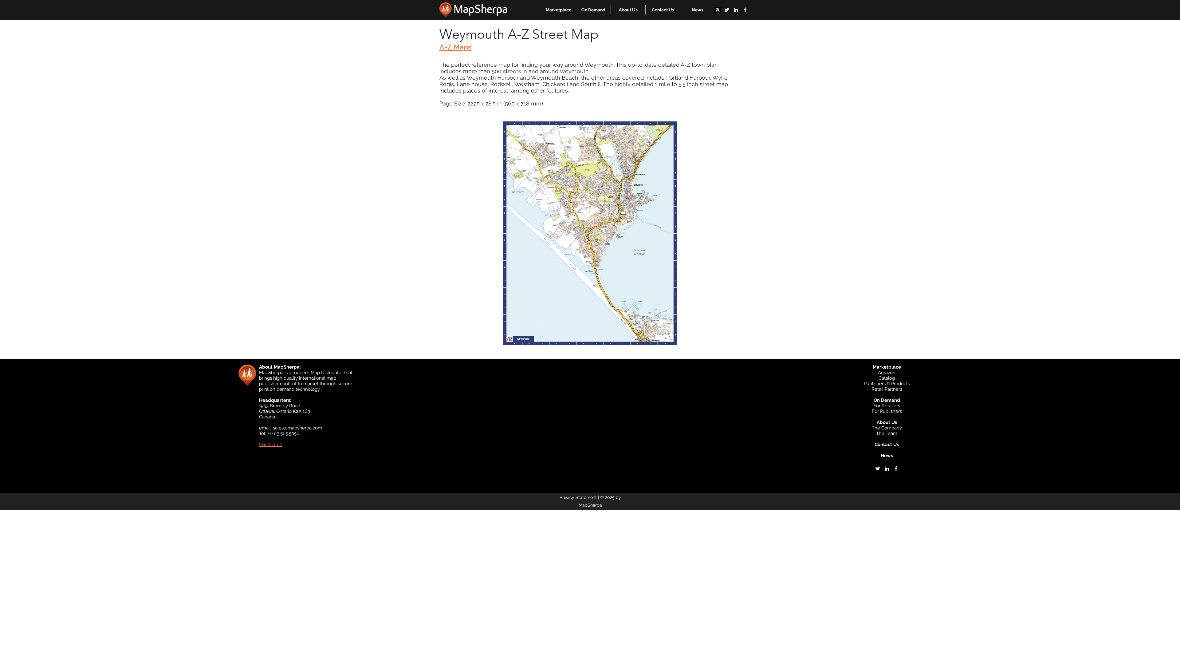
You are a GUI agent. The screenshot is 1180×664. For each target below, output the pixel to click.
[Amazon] (717, 10)
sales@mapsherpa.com (297, 428)
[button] (558, 9)
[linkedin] (736, 10)
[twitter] (727, 10)
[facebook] (745, 10)
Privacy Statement (578, 497)
